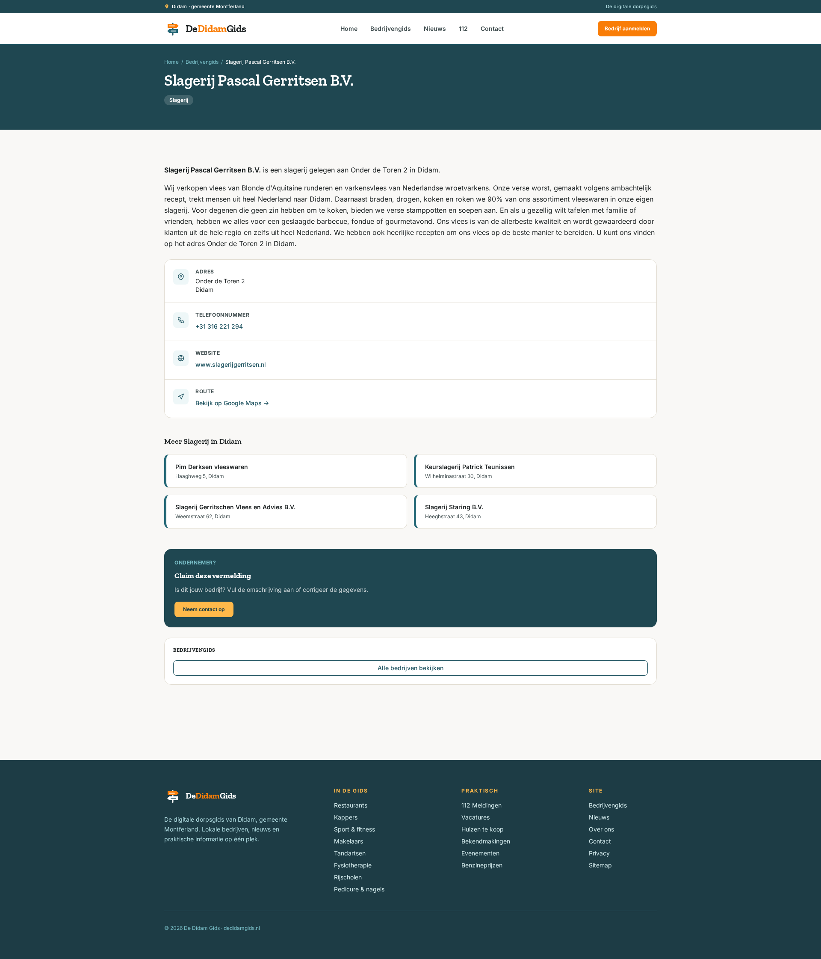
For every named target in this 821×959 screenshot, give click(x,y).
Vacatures (475, 817)
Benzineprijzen (481, 865)
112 (463, 28)
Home (348, 28)
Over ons (601, 829)
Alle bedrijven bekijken (410, 667)
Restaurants (350, 805)
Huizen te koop (482, 829)
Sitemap (600, 865)
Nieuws (435, 28)
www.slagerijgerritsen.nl (230, 364)
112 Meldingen (481, 805)
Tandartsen (350, 853)
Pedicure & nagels (359, 889)
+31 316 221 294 (219, 326)
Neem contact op (204, 609)
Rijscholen (348, 877)
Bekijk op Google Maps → (232, 403)
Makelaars (348, 841)
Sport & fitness (354, 829)
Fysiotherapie (353, 865)
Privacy (599, 853)
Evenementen (480, 853)
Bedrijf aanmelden (627, 28)
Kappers (345, 817)
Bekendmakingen (485, 841)
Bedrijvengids (390, 28)
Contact (492, 28)
